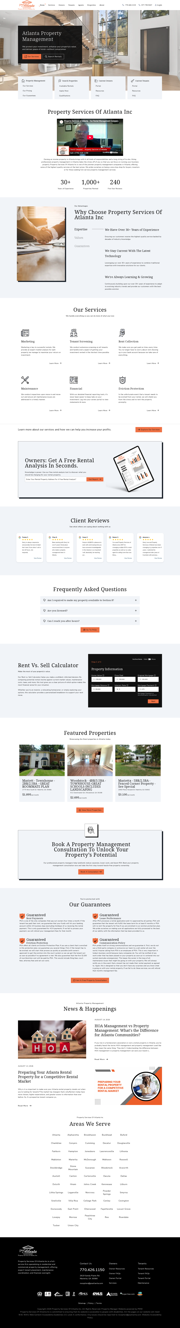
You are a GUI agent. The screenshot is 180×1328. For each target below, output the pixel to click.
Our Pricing (27, 91)
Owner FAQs (115, 1273)
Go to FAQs (91, 630)
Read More (100, 1059)
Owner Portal (115, 1278)
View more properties (91, 810)
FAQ (97, 96)
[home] (26, 5)
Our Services (33, 56)
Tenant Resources (146, 1268)
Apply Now (63, 91)
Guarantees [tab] (82, 246)
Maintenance (143, 1283)
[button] (90, 600)
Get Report (93, 479)
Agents (81, 5)
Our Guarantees (29, 95)
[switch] (149, 659)
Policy (91, 1303)
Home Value (97, 675)
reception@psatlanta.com (91, 1283)
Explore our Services (150, 429)
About (101, 5)
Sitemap (82, 1303)
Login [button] (159, 5)
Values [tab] (78, 237)
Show (154, 659)
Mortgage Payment (146, 685)
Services (51, 5)
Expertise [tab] (80, 229)
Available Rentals (66, 86)
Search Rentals (55, 56)
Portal (98, 86)
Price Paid (119, 675)
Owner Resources (117, 1268)
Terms (99, 1303)
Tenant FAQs (144, 1273)
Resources (100, 91)
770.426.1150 (130, 5)
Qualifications (64, 96)
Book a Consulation (89, 872)
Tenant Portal (144, 1278)
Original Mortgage (146, 675)
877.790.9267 (146, 5)
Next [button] (153, 701)
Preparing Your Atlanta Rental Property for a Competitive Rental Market (48, 1076)
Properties (91, 5)
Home (42, 5)
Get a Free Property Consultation (91, 980)
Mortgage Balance (100, 685)
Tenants (71, 5)
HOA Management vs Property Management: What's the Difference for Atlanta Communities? (126, 1030)
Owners (62, 5)
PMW (140, 1309)
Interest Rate (121, 685)
